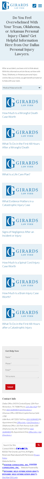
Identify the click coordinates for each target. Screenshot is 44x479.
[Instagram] (25, 448)
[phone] (34, 6)
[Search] (39, 445)
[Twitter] (19, 448)
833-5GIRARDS (12, 410)
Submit (10, 387)
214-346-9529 (31, 407)
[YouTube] (23, 448)
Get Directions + (25, 410)
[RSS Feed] (27, 448)
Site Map (5, 477)
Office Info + (22, 422)
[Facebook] (17, 448)
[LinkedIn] (21, 448)
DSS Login (14, 477)
